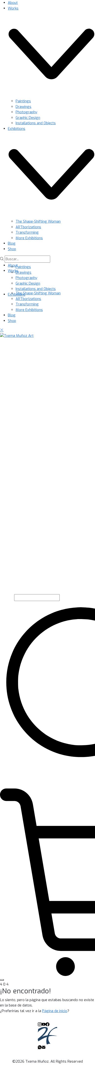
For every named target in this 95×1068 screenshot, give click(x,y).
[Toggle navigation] (2, 980)
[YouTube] (44, 1024)
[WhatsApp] (40, 1047)
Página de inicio (54, 1010)
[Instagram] (40, 1024)
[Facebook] (47, 1024)
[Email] (44, 1047)
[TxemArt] (47, 1035)
